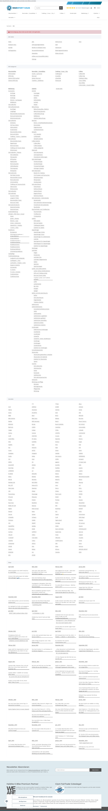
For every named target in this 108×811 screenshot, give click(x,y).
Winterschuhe (14, 189)
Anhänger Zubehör (39, 168)
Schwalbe (10, 517)
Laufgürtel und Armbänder (17, 258)
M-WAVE (10, 473)
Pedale (35, 104)
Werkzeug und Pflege (37, 382)
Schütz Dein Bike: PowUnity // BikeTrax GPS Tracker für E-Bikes (89, 683)
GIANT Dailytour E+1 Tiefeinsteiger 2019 (64, 736)
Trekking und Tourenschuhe (17, 184)
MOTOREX (34, 482)
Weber (33, 549)
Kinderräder (59, 88)
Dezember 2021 (59, 645)
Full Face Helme (14, 125)
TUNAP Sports (59, 540)
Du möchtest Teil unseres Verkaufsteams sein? (62, 641)
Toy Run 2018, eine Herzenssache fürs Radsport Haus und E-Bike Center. (65, 745)
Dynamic (57, 439)
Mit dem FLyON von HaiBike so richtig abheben (89, 704)
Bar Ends (36, 286)
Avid (56, 412)
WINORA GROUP (83, 549)
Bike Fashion (11, 418)
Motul (56, 482)
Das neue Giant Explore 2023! (64, 622)
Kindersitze (37, 255)
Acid (9, 407)
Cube (80, 436)
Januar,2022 (35, 645)
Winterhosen (13, 150)
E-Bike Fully (82, 76)
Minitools (36, 384)
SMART (34, 523)
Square (81, 526)
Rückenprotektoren (15, 249)
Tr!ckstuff (10, 537)
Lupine (80, 470)
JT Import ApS (82, 462)
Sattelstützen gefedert (40, 318)
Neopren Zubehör (15, 265)
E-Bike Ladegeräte (38, 148)
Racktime (34, 502)
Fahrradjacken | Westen (14, 152)
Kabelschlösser (38, 191)
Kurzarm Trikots (14, 195)
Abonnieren (95, 770)
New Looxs (11, 488)
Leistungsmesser (38, 154)
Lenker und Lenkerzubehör (39, 268)
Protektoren (11, 230)
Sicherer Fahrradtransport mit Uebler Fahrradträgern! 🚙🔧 (18, 577)
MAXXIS (34, 476)
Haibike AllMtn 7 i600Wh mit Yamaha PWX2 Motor (18, 673)
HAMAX (81, 453)
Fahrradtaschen (38, 366)
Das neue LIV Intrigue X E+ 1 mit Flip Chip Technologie (88, 672)
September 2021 (83, 645)
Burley (33, 424)
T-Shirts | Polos (14, 227)
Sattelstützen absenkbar (40, 320)
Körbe (35, 370)
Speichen (36, 264)
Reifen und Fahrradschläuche (40, 293)
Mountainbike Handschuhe (17, 113)
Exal (80, 444)
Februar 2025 (58, 566)
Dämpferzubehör (38, 138)
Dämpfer (34, 132)
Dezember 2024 (12, 597)
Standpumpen (37, 182)
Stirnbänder (13, 267)
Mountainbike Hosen (15, 141)
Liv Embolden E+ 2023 (38, 613)
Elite (9, 441)
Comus (10, 433)
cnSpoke (81, 430)
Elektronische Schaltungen (41, 329)
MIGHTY (57, 479)
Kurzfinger (13, 109)
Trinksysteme (37, 216)
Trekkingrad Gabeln (39, 225)
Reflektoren (13, 102)
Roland (10, 511)
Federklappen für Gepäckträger (42, 243)
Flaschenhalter (38, 211)
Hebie (33, 456)
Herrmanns (58, 456)
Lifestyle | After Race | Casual (16, 214)
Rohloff (81, 508)
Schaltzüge (37, 341)
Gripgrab (34, 453)
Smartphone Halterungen (40, 157)
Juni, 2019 (58, 725)
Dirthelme (13, 123)
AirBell (57, 407)
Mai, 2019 (81, 725)
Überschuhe (13, 186)
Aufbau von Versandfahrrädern (40, 56)
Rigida (10, 508)
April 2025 (11, 566)
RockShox (57, 508)
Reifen (35, 295)
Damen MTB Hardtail (13, 78)
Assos (9, 412)
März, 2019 (35, 740)
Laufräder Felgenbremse (40, 259)
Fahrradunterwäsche (13, 205)
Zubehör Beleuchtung (39, 118)
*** (33, 404)
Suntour (10, 532)
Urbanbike (58, 78)
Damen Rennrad (36, 78)
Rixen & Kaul (35, 508)
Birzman (81, 418)
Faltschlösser (37, 186)
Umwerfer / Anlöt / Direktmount (42, 338)
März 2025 (34, 566)
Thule (56, 534)
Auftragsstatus (94, 3)
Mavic (9, 476)
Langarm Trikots (14, 198)
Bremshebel (37, 125)
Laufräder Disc (38, 257)
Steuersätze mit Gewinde (40, 357)
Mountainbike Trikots (16, 200)
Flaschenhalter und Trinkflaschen (41, 209)
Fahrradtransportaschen (40, 377)
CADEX (33, 427)
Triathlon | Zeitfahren (37, 80)
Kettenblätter (37, 100)
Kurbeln (36, 102)
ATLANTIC (34, 412)
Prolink (33, 500)
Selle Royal (82, 517)
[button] (91, 8)
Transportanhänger (39, 166)
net (80, 485)
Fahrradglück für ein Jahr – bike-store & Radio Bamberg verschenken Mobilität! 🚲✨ (65, 572)
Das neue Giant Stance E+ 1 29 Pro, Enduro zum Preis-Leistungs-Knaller (41, 710)
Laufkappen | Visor (15, 260)
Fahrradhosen (12, 138)
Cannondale (82, 427)
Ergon (80, 441)
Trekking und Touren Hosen (17, 148)
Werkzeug (36, 391)
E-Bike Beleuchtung (39, 113)
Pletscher (34, 497)
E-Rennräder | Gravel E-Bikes (86, 85)
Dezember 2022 (83, 611)
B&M (9, 415)
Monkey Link (11, 482)
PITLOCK (10, 497)
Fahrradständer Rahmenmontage (42, 202)
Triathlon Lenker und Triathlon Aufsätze (42, 278)
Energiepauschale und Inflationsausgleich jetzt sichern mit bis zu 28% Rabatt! (17, 636)
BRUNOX (10, 424)
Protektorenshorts (15, 247)
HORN (57, 459)
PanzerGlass (11, 494)
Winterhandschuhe (15, 118)
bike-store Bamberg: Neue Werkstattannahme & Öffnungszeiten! (42, 578)
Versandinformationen (38, 50)
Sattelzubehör (37, 313)
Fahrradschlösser (36, 184)
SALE (98, 17)
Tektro (33, 534)
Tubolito (10, 540)
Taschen (34, 363)
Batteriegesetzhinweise (61, 50)
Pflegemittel (37, 388)
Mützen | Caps (14, 220)
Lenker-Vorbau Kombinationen (42, 271)
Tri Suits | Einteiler (15, 272)
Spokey (34, 526)
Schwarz (34, 517)
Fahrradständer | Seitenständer (40, 198)
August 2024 (58, 597)
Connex (34, 433)
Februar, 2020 (59, 699)
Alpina (10, 409)
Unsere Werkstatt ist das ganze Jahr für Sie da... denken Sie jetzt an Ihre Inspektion (64, 672)
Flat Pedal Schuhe (15, 175)
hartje (10, 456)
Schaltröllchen (37, 345)
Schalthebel (37, 334)
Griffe (35, 281)
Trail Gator (34, 537)
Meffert (57, 476)
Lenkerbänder (37, 284)
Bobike (10, 421)
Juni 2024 (10, 611)
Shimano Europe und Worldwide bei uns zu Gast (88, 729)
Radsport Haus (77, 3)
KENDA (34, 465)
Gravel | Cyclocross (37, 73)
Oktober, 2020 (12, 699)
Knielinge (12, 97)
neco (56, 485)
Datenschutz (43, 806)
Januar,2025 (82, 566)
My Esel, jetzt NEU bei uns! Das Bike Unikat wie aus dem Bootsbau (41, 666)
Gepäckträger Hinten (39, 232)
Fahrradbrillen (12, 104)
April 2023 (34, 611)
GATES (33, 450)
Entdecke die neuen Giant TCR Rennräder (87, 601)
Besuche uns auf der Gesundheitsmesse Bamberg (86, 636)
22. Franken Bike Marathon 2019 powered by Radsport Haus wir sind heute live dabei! (64, 730)
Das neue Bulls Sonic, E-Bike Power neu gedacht (41, 721)
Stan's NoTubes (59, 529)
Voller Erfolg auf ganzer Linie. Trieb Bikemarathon (41, 641)
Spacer (35, 361)
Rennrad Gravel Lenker (40, 275)
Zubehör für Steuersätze (40, 359)
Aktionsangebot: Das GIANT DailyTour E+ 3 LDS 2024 (18, 571)
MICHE (10, 479)
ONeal (33, 491)
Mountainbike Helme (15, 132)
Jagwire (57, 462)
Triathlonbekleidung (13, 256)
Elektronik (34, 150)
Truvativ (81, 537)
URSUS (33, 543)
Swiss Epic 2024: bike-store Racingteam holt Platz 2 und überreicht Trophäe (39, 572)
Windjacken (13, 170)
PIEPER (80, 494)
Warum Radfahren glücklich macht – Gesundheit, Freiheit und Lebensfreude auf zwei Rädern (41, 592)
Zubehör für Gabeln (39, 227)
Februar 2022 (11, 645)
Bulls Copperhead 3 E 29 (85, 743)
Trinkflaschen (37, 214)
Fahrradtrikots (12, 193)
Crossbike (57, 76)
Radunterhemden (15, 207)
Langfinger (13, 111)
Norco (57, 488)
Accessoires (11, 91)
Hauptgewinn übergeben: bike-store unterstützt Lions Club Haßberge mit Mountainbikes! (41, 585)
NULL (80, 488)
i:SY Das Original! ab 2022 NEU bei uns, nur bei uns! (65, 657)
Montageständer (38, 386)
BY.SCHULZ (82, 424)
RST (56, 511)
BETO (56, 415)
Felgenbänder (37, 300)
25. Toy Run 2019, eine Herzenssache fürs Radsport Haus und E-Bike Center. (89, 735)
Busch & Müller (59, 424)
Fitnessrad (58, 80)
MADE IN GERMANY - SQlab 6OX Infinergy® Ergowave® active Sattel (64, 666)
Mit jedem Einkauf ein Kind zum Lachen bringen (16, 729)
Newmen (34, 488)
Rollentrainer (35, 304)
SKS (9, 523)
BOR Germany (35, 421)
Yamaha (57, 552)
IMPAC (10, 462)
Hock (33, 459)
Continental (82, 433)
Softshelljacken (14, 166)
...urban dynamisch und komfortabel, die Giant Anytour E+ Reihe (65, 650)
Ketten (35, 97)
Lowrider (36, 239)
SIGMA (33, 520)
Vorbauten (34, 379)
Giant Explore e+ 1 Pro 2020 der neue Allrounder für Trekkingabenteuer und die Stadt (89, 710)
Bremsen (34, 120)
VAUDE (10, 546)
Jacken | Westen (14, 218)
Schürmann (82, 514)
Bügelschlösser (38, 193)
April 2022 (58, 631)
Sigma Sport (58, 520)
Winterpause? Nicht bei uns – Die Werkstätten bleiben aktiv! (87, 582)
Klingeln (36, 288)
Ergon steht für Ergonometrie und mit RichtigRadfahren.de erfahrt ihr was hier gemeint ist (18, 650)
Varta (80, 543)
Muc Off (10, 485)
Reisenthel (81, 502)
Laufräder (34, 250)
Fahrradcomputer (38, 152)
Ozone (80, 491)
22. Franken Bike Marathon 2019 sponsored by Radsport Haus (16, 745)
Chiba (56, 430)
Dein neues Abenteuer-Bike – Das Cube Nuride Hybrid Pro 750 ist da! (64, 591)
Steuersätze (35, 352)
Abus (80, 404)
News (70, 3)
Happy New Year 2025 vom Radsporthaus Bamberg (86, 588)
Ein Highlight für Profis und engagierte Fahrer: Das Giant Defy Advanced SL (18, 607)
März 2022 (81, 631)
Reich (56, 502)
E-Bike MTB (82, 73)
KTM (33, 468)
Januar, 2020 (82, 699)
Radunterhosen (14, 209)
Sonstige (57, 523)
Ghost (56, 450)
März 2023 (58, 611)
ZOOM (33, 555)
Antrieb (34, 91)
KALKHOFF (11, 465)
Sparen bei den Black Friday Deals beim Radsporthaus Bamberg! (41, 601)
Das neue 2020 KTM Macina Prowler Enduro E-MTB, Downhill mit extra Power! (64, 710)
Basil (33, 415)
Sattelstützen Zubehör (40, 325)
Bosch (57, 421)
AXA (80, 412)
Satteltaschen (37, 375)
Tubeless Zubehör (38, 302)
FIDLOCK (34, 447)
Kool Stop (10, 468)
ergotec (10, 444)
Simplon (81, 520)
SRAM (33, 529)
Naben (35, 262)
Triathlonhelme (14, 274)
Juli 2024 (81, 597)
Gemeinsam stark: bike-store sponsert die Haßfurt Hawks (89, 577)
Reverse (34, 505)
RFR (56, 505)
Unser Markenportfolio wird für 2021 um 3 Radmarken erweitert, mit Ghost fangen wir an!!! (89, 689)
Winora (57, 549)
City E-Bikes (82, 83)
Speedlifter (11, 526)
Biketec (57, 418)
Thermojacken (14, 168)
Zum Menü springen (30, 1)
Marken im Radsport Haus (39, 47)
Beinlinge (12, 95)
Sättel (35, 311)
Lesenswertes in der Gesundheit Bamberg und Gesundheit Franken (41, 752)
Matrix (80, 473)
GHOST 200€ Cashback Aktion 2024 (18, 613)
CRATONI (34, 436)
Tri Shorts (12, 269)
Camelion (57, 427)
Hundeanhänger (38, 164)
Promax (57, 500)
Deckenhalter (37, 200)
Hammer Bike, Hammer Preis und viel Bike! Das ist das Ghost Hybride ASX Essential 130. (18, 667)
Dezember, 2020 (83, 661)
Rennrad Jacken (14, 164)
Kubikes (57, 468)
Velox (56, 546)
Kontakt (86, 3)
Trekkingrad (58, 73)
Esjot (33, 444)
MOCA (80, 479)
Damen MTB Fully (13, 80)
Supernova (58, 532)
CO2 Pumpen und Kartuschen (42, 175)
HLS (9, 459)
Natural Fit (34, 485)
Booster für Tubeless (39, 173)
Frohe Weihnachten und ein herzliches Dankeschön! (18, 601)
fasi (9, 447)
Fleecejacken (13, 157)
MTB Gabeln (37, 220)
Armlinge (12, 93)
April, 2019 (11, 740)
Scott (56, 517)
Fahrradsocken (12, 191)
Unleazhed (11, 543)
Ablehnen (22, 805)
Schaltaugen (37, 343)
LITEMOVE (11, 470)
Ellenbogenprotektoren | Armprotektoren (16, 235)
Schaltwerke (37, 332)
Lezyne (80, 468)
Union (80, 540)
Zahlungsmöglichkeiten (38, 44)
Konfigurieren (22, 801)
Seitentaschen (37, 368)
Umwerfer (36, 336)
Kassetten (36, 95)
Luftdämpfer (37, 136)
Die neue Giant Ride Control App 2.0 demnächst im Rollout (18, 704)
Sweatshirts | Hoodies (16, 225)
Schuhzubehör (14, 182)
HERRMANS (82, 456)
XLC (33, 552)
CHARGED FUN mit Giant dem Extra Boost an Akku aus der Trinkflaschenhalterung (64, 616)
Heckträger (35, 248)
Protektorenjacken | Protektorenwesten (15, 241)
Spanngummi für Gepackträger (42, 241)
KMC (80, 465)
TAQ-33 (10, 534)
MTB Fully (11, 76)
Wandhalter (37, 207)
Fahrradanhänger (36, 159)
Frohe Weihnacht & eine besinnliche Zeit (88, 615)
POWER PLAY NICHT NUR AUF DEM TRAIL (41, 618)
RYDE (80, 511)
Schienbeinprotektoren (16, 251)
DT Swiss (34, 439)
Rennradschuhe (14, 179)
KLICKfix (57, 465)
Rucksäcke (36, 373)
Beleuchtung (35, 107)
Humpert (81, 459)
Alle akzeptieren (22, 797)
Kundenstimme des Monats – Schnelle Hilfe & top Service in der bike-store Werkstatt (65, 579)
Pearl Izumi (58, 494)
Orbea (57, 491)
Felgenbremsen (38, 127)
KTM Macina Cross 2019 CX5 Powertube (86, 747)
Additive (34, 407)
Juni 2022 (34, 631)
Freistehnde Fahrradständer (41, 205)
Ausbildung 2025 (36, 604)
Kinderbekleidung (13, 211)
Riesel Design (82, 505)
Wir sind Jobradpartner (62, 653)
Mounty (81, 482)
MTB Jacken (13, 159)
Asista (80, 409)
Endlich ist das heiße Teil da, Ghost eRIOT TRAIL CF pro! (17, 681)
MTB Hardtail (11, 73)
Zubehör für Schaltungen (40, 347)
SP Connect (82, 523)
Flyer (56, 447)
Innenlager (37, 93)
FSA (80, 447)
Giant (80, 450)
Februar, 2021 (35, 661)
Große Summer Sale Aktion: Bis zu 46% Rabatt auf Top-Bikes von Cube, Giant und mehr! (65, 602)
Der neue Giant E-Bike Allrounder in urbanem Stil (41, 729)
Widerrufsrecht (59, 53)
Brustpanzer (13, 232)
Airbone (81, 407)
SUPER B (34, 532)
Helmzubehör (13, 127)
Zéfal (80, 552)
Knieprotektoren (14, 238)
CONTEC (57, 433)
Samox (33, 514)
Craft (9, 436)
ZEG (9, 555)
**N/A (57, 404)
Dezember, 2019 (12, 725)
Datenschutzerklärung (34, 770)
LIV (32, 470)
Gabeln (34, 218)
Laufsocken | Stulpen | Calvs (18, 263)
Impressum (36, 806)
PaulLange (34, 494)
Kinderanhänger (38, 161)
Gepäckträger (35, 230)
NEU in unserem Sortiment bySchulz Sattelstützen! (88, 677)
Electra (80, 439)
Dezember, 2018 (83, 740)
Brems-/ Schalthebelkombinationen (43, 123)
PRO (80, 497)
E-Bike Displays (38, 145)
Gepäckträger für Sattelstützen (42, 236)
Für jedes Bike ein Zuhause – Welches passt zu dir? (65, 585)
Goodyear (10, 453)
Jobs (33, 41)
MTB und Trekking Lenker (40, 273)
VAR (56, 543)
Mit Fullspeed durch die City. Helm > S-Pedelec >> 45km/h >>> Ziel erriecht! (65, 636)
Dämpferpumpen (38, 177)
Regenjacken (13, 161)
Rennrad (34, 76)
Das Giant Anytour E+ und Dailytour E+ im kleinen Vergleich (42, 650)
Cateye (33, 430)
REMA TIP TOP (12, 505)
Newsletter (35, 53)
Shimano (10, 520)
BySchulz (10, 427)
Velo (33, 546)
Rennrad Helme (14, 134)
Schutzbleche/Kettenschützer (41, 309)
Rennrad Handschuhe (16, 116)
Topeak (81, 534)
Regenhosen (13, 143)
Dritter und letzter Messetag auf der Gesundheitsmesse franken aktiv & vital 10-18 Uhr (41, 746)
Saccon (10, 514)
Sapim (57, 514)
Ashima (57, 409)
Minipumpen (37, 179)
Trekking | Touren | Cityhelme (18, 136)
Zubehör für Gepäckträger (41, 246)
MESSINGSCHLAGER (84, 476)
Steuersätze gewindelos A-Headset (43, 354)
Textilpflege (11, 253)
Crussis (57, 436)
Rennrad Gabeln (38, 223)
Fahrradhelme (12, 120)
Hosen (12, 216)
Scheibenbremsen (38, 129)
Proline (10, 500)
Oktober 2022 (12, 631)
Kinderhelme (13, 129)
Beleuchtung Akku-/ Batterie (41, 109)
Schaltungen (35, 327)
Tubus (33, 540)
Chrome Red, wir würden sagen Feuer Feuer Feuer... (65, 627)
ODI (9, 491)
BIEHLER (81, 415)
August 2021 (11, 661)
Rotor (33, 511)
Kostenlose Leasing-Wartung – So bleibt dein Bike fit (87, 571)
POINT (57, 497)
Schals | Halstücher (15, 223)
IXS (32, 462)
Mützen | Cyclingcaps (16, 100)
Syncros (81, 532)
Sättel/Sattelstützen (37, 306)
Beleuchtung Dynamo (39, 111)
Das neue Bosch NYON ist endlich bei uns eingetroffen (89, 666)
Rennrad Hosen (14, 145)
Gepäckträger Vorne (39, 234)
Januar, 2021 (58, 661)
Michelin (34, 479)
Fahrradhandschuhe (13, 107)
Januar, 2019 (58, 740)
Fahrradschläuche (38, 297)
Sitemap (34, 59)
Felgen (35, 252)
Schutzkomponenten (37, 350)
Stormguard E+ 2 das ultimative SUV (65, 620)
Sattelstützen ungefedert (40, 316)
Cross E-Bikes (82, 80)
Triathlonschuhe (14, 276)
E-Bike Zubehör (36, 141)
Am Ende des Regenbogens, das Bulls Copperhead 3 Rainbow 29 (89, 650)
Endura (57, 441)
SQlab (57, 526)
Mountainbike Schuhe (16, 177)
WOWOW (10, 552)
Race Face (11, 502)
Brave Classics (82, 421)
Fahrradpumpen (36, 170)
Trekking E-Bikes (83, 78)
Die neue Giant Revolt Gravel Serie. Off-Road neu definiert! (41, 715)
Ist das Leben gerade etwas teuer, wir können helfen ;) (42, 636)
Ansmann (34, 409)
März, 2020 (35, 699)
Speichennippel (38, 266)
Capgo (10, 430)
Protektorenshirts (14, 244)
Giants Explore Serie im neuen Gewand (18, 709)
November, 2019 (36, 725)
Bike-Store (34, 418)
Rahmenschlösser (38, 195)
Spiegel (36, 290)
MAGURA (34, 473)
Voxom (10, 549)
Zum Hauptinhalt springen (7, 1)
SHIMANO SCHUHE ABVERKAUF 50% (18, 640)
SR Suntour (11, 529)
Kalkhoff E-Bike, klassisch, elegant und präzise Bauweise (42, 704)
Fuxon (10, 450)
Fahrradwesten (14, 154)
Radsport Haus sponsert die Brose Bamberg (88, 695)
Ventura (81, 546)
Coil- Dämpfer (37, 134)
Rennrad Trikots (14, 202)
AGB (56, 44)
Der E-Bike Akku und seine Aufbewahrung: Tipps (62, 704)
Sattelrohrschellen (38, 322)
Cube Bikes (11, 439)
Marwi (57, 473)
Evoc (56, 444)
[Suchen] (61, 8)
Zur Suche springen (19, 1)
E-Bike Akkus (37, 143)
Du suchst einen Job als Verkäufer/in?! (19, 676)
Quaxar (81, 500)
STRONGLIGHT (82, 529)
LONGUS (57, 470)
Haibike (57, 453)
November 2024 (36, 597)
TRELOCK (57, 537)
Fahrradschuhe (12, 173)
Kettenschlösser (38, 189)
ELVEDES (34, 441)
